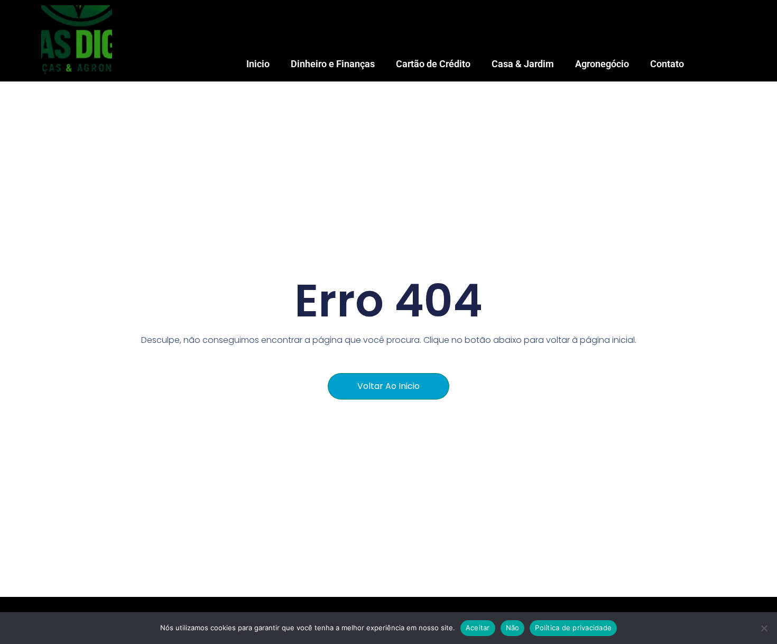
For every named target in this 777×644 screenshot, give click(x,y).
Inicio (258, 63)
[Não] (763, 628)
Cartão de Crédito (433, 63)
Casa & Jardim (523, 63)
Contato (667, 63)
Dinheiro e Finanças (333, 63)
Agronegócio (602, 63)
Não (513, 627)
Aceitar (478, 627)
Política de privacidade (573, 627)
